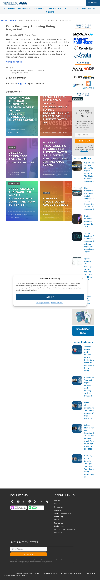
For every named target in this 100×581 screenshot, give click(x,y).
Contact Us (58, 523)
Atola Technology (19, 214)
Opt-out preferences (43, 302)
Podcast (40, 8)
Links (74, 8)
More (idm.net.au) (14, 62)
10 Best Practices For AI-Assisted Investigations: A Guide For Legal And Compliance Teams (56, 153)
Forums (9, 8)
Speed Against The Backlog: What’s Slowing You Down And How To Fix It (21, 196)
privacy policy (84, 151)
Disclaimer (90, 573)
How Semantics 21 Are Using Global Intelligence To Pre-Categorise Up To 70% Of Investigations (56, 108)
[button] (83, 278)
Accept (50, 297)
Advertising (58, 516)
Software (58, 532)
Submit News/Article (62, 513)
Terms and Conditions (27, 573)
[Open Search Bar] (83, 2)
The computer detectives (18, 73)
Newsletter (57, 8)
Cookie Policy (50, 573)
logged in (22, 83)
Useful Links (59, 526)
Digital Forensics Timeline (64, 529)
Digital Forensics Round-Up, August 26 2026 (21, 157)
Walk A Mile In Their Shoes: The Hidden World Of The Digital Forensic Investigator (21, 109)
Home (4, 21)
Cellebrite (50, 174)
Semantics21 (50, 132)
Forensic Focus (18, 129)
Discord (24, 8)
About (50, 12)
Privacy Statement (57, 302)
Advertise (88, 8)
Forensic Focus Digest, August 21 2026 (55, 201)
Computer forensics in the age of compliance (26, 70)
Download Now (83, 330)
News (13, 21)
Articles (14, 183)
